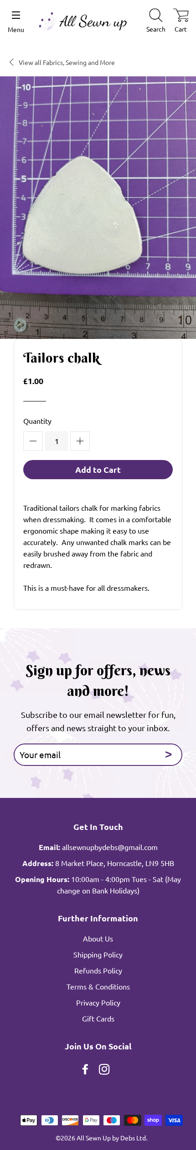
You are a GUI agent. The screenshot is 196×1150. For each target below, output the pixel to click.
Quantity (37, 420)
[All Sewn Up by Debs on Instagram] (105, 1070)
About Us (98, 938)
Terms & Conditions (98, 986)
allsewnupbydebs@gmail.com (110, 846)
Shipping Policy (98, 954)
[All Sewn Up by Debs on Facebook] (86, 1070)
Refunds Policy (98, 970)
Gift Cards (98, 1018)
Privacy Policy (98, 1002)
